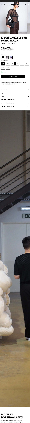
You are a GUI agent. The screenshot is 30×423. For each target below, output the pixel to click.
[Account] (25, 4)
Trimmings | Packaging (7, 103)
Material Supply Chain (7, 99)
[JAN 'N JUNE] (14, 4)
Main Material (5, 90)
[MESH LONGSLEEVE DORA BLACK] (2, 57)
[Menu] (1, 4)
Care (2, 96)
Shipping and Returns (7, 106)
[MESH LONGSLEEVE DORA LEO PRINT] (7, 57)
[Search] (4, 4)
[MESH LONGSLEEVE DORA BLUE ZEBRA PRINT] (11, 57)
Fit (2, 93)
